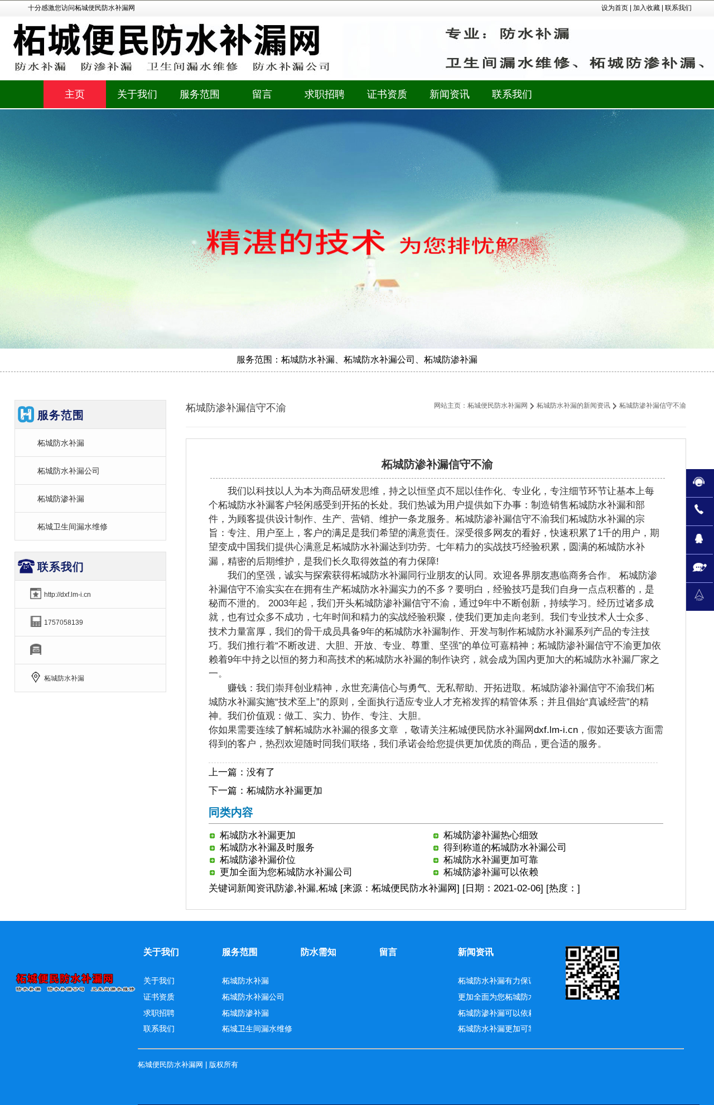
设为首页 (614, 8)
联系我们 (678, 8)
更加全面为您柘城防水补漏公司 (286, 872)
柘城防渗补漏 (60, 498)
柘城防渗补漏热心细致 (490, 835)
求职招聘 (159, 1013)
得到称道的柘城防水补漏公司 (505, 847)
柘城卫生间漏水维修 (72, 526)
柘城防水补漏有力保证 (497, 980)
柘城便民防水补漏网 (497, 405)
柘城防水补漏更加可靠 (490, 860)
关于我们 (161, 952)
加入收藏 (646, 8)
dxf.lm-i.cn (556, 730)
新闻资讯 (256, 888)
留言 (388, 952)
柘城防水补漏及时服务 (267, 847)
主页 (75, 94)
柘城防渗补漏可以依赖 (490, 872)
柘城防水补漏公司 (68, 470)
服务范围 (240, 952)
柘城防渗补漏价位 (258, 860)
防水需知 (318, 952)
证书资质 (159, 996)
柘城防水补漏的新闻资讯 (573, 405)
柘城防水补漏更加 (284, 790)
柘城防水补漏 (60, 442)
